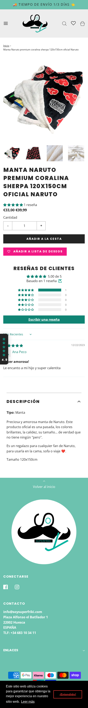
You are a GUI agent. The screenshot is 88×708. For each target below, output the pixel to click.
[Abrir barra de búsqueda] (64, 23)
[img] (13, 345)
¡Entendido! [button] (68, 694)
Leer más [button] (28, 701)
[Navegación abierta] (5, 23)
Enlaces (10, 650)
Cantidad (10, 217)
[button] (12, 153)
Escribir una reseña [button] (44, 319)
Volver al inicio (44, 486)
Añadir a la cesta (44, 239)
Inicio (6, 45)
